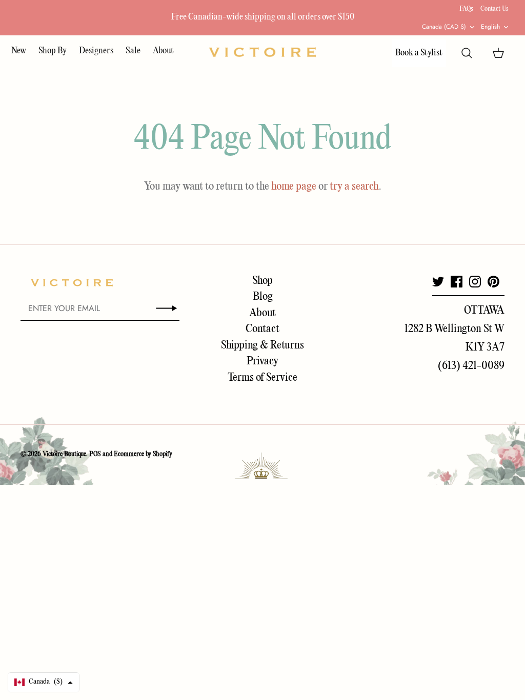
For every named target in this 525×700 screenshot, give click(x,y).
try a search (354, 186)
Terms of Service (262, 378)
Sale (133, 51)
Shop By (52, 51)
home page (293, 186)
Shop (262, 281)
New (18, 51)
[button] (43, 682)
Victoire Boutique (64, 454)
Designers (96, 51)
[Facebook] (456, 281)
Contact (262, 329)
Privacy (262, 361)
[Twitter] (438, 281)
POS (95, 454)
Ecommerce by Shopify (143, 454)
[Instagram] (475, 281)
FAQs (466, 9)
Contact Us (494, 9)
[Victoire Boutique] (262, 52)
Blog (263, 297)
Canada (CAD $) (444, 26)
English (490, 26)
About (163, 51)
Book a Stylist (418, 53)
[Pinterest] (493, 281)
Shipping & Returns (262, 345)
